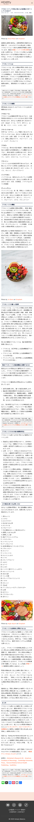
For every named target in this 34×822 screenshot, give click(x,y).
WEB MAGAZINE (19, 12)
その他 (26, 12)
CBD (12, 12)
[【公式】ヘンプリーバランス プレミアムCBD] (6, 3)
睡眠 (30, 12)
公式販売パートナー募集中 (17, 810)
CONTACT (21, 812)
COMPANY (12, 812)
